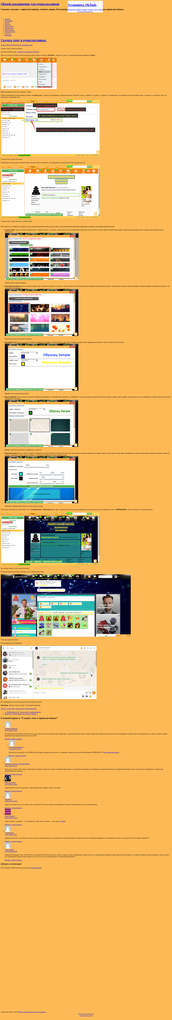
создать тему (10, 709)
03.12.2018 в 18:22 (11, 730)
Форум (7, 23)
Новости (8, 24)
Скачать (62, 821)
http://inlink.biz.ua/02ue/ (111, 752)
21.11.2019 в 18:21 (11, 835)
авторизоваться (36, 868)
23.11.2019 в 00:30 (11, 851)
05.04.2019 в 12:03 (11, 818)
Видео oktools (9, 30)
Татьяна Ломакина (11, 728)
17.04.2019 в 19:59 (15, 749)
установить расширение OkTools (28, 52)
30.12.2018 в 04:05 (11, 784)
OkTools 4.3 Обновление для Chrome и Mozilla (21, 714)
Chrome (90, 9)
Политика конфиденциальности (85, 11)
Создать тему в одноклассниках (23, 40)
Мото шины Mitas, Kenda (86, 1015)
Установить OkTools (82, 4)
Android (84, 9)
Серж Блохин (9, 833)
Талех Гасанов (10, 816)
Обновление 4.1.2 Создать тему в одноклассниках (23, 712)
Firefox (100, 9)
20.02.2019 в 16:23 (11, 801)
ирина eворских (10, 782)
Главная (7, 19)
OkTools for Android (74, 9)
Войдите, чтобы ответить (13, 739)
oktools (3, 709)
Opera (95, 9)
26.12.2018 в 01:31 (11, 766)
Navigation (8, 35)
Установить (9, 21)
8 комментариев (27, 45)
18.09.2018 (8, 45)
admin (3, 45)
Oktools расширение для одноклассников (30, 4)
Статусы (8, 33)
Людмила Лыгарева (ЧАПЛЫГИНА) (17, 764)
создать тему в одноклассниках (26, 709)
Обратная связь (10, 32)
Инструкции (9, 26)
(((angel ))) (8, 799)
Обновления (9, 28)
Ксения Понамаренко (16, 747)
